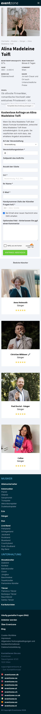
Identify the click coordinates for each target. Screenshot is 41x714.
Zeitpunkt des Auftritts (13, 158)
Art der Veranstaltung (13, 141)
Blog (3, 629)
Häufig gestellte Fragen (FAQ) (15, 615)
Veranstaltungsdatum (14, 149)
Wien (24, 70)
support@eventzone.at (11, 667)
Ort (5, 175)
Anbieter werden (9, 620)
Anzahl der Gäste (11, 167)
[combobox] (20, 179)
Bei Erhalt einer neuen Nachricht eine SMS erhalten (21, 214)
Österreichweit (7, 76)
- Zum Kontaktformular (11, 670)
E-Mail (6, 192)
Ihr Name (8, 184)
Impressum (6, 638)
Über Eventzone (8, 624)
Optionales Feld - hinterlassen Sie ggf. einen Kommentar (20, 222)
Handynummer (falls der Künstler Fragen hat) (18, 203)
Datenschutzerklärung (10, 647)
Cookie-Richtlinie (8, 635)
